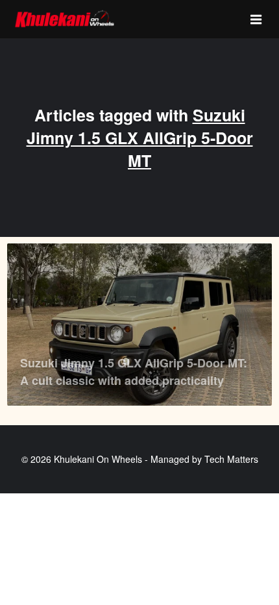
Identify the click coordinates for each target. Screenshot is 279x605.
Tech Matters (231, 458)
